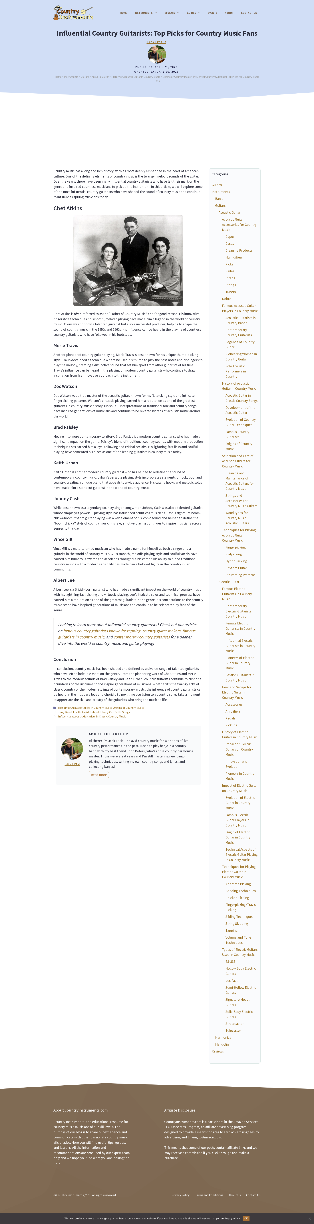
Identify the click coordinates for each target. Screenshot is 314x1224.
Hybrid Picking (236, 561)
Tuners (231, 292)
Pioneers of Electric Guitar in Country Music (240, 663)
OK (246, 1218)
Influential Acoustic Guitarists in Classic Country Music (92, 716)
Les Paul (231, 980)
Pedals (230, 718)
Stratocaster (235, 1023)
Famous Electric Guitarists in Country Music (237, 593)
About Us (235, 1195)
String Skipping (237, 923)
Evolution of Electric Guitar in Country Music (240, 802)
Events (213, 13)
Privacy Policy (181, 1195)
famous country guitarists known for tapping (101, 630)
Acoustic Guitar (229, 212)
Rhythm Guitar (236, 568)
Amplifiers (233, 711)
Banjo (219, 198)
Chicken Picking (237, 898)
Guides (191, 13)
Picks (229, 264)
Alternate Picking (238, 884)
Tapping (231, 930)
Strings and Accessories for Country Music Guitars (241, 500)
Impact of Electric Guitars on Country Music (239, 749)
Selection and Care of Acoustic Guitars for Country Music (237, 461)
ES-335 (230, 961)
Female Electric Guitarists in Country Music (240, 628)
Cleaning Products (239, 250)
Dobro (226, 299)
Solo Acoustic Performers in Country (236, 371)
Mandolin (222, 1044)
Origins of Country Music (128, 707)
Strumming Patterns (240, 575)
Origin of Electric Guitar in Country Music (238, 837)
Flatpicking (234, 554)
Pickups (231, 725)
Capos (230, 236)
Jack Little (156, 42)
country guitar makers (161, 630)
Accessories (234, 704)
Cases (230, 243)
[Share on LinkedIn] (4, 626)
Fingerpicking (236, 547)
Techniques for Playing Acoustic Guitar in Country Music (239, 535)
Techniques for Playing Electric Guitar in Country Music (239, 871)
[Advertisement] (157, 128)
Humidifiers (234, 257)
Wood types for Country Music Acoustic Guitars (237, 518)
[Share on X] (4, 606)
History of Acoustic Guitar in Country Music (85, 707)
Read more (99, 775)
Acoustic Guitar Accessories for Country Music (239, 224)
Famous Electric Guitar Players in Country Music (237, 820)
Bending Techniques (241, 891)
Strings (231, 285)
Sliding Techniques (239, 916)
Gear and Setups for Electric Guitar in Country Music (236, 692)
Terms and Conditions (209, 1195)
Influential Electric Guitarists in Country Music (240, 645)
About (229, 13)
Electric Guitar (229, 582)
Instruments (143, 13)
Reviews (169, 13)
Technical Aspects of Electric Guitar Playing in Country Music (242, 854)
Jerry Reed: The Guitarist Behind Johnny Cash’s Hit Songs (94, 712)
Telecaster (233, 1030)
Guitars (220, 205)
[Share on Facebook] (4, 596)
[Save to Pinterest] (4, 616)
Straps (230, 278)
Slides (230, 271)
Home (123, 13)
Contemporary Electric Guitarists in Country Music (240, 611)
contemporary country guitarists (142, 637)
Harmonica (223, 1037)
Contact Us (249, 13)
